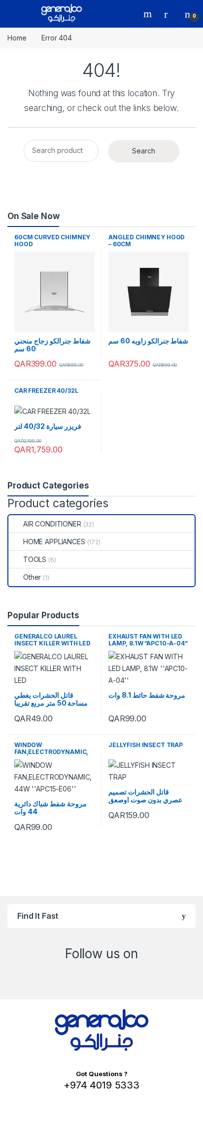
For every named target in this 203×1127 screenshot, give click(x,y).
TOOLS (34, 559)
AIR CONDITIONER (52, 524)
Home (16, 38)
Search (148, 13)
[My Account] (169, 14)
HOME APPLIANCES (54, 541)
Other (32, 577)
